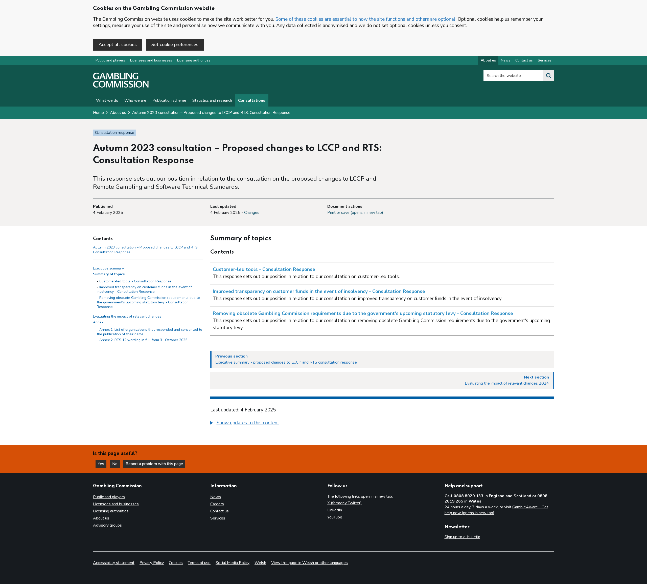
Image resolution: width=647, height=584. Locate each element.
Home (98, 112)
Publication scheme (169, 100)
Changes (251, 212)
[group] (382, 423)
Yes (102, 464)
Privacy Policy (152, 563)
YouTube (334, 517)
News (505, 60)
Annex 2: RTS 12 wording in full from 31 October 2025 (143, 340)
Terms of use (199, 563)
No (116, 464)
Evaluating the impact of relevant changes (127, 316)
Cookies (176, 563)
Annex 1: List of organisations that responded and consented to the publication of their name (149, 332)
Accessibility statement (113, 563)
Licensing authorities (193, 60)
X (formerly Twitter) (344, 503)
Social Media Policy (232, 563)
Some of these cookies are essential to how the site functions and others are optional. (365, 19)
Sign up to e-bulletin (462, 537)
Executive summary (108, 268)
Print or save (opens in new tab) (355, 212)
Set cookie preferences (174, 44)
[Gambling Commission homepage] (121, 86)
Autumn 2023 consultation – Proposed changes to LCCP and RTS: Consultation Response (211, 112)
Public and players (110, 60)
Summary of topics (109, 274)
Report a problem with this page (154, 464)
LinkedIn (334, 510)
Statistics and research (212, 100)
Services (544, 60)
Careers (217, 504)
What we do (107, 100)
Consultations (251, 100)
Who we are (135, 100)
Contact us (524, 60)
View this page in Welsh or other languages (309, 563)
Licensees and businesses (151, 60)
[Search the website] (548, 75)
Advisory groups (107, 525)
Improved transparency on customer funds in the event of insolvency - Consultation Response (144, 289)
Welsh (260, 563)
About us (488, 60)
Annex (98, 322)
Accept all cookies (118, 44)
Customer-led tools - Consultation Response (135, 281)
